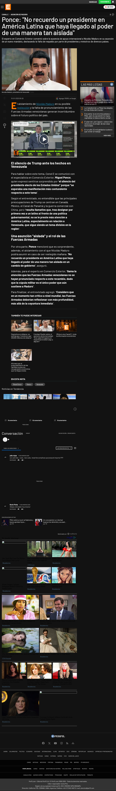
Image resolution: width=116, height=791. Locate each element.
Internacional (46, 751)
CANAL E (5, 14)
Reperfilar (82, 751)
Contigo (41, 768)
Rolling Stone (66, 768)
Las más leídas (91, 84)
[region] (39, 483)
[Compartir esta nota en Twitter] (5, 105)
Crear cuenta (71, 433)
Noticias (40, 756)
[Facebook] (43, 743)
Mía (71, 762)
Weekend (43, 762)
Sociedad (37, 751)
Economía (29, 751)
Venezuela (39, 384)
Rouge (66, 762)
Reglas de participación (77, 775)
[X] (49, 743)
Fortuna (50, 762)
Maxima (91, 768)
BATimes (76, 762)
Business (91, 751)
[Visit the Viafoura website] (72, 534)
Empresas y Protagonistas (103, 751)
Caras (47, 756)
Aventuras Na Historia (53, 768)
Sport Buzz (76, 768)
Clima (55, 751)
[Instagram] (61, 743)
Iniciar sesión (62, 433)
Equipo (66, 775)
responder (13, 460)
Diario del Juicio (73, 756)
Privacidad (58, 775)
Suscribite (104, 2)
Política (21, 751)
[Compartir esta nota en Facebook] (5, 98)
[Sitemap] (73, 743)
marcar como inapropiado (71, 461)
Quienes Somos (38, 775)
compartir (64, 460)
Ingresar (93, 2)
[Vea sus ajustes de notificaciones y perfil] (113, 2)
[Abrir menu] (2, 7)
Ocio (68, 751)
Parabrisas (59, 762)
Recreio (84, 768)
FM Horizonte (85, 762)
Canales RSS (27, 775)
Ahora (5, 751)
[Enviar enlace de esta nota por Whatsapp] (5, 112)
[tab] (11, 448)
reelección (23, 107)
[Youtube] (55, 743)
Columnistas (13, 751)
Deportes (62, 751)
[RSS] (67, 743)
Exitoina (53, 756)
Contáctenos (49, 775)
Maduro (29, 384)
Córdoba (74, 751)
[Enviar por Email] (5, 118)
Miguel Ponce (17, 384)
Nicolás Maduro (45, 103)
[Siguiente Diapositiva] (75, 409)
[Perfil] (58, 737)
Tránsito (90, 775)
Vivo (65, 756)
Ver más (107, 135)
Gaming (60, 756)
